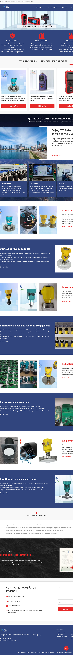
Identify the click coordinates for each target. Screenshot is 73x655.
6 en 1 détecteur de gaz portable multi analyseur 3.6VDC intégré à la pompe (41, 98)
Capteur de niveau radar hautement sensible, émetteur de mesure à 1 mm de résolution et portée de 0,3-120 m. (25, 258)
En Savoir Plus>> (56, 155)
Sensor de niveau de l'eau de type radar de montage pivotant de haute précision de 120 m (24, 333)
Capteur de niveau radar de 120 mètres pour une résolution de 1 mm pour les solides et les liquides (24, 263)
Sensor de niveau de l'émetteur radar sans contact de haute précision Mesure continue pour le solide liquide (25, 254)
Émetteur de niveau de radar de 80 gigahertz (25, 325)
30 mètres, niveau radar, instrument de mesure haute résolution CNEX (20, 406)
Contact (58, 639)
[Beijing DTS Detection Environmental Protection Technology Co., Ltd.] (6, 7)
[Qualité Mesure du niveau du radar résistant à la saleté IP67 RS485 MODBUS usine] (28, 297)
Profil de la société (61, 632)
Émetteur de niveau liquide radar (18, 479)
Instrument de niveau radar (15, 402)
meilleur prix (14, 106)
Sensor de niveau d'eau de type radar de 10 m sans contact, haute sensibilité (22, 487)
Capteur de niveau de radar (15, 248)
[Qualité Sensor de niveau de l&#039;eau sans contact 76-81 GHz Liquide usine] (9, 450)
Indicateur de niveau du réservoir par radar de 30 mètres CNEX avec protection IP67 (23, 408)
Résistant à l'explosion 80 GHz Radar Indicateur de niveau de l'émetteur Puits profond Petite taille (24, 337)
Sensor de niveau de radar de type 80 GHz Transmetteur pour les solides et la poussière (25, 411)
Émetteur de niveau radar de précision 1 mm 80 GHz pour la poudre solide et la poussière (25, 330)
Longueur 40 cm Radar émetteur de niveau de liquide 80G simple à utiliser (21, 489)
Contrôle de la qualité (62, 636)
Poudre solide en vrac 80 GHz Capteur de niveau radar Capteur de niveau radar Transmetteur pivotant (13, 98)
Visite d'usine (60, 634)
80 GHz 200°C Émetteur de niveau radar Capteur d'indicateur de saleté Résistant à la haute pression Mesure (24, 484)
